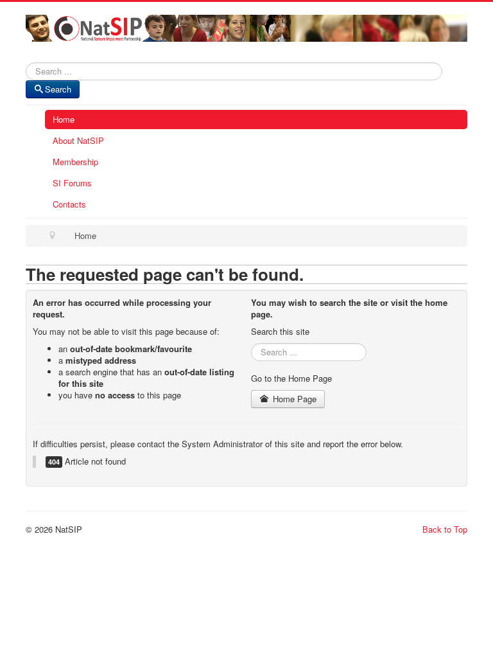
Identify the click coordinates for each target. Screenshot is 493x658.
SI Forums (72, 183)
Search (58, 89)
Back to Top (444, 529)
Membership (75, 162)
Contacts (69, 204)
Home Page (293, 399)
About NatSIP (78, 140)
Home (63, 119)
